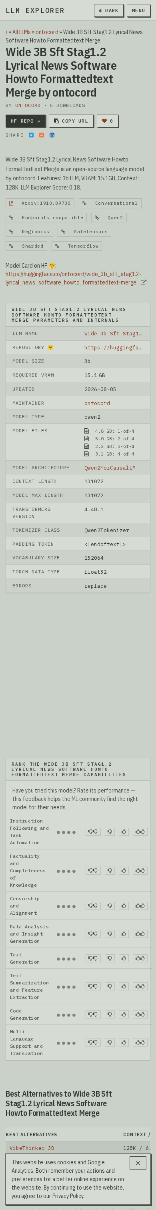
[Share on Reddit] (41, 135)
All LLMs (21, 32)
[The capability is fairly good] (124, 763)
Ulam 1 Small (29, 1091)
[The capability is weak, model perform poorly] (93, 763)
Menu (138, 10)
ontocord (47, 32)
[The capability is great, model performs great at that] (140, 763)
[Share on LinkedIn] (52, 135)
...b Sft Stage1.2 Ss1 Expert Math (62, 1140)
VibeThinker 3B (32, 1079)
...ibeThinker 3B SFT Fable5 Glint (62, 1116)
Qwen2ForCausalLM (110, 467)
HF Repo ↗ (25, 121)
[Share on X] (31, 135)
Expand (74, 1151)
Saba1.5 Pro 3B (32, 1128)
